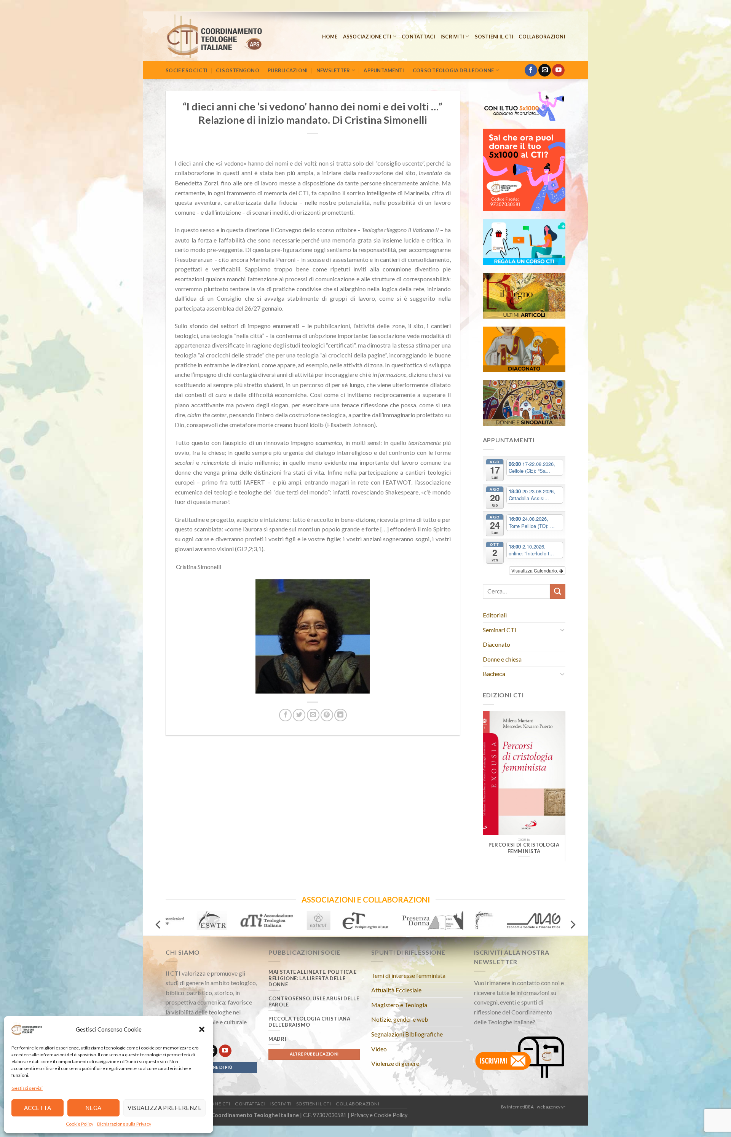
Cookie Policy (79, 1124)
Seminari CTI (500, 629)
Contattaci (418, 36)
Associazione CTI (367, 36)
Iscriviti (452, 36)
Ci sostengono (237, 70)
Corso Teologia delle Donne (453, 70)
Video (379, 1048)
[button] (202, 1029)
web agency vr (551, 1106)
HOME (330, 36)
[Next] (554, 782)
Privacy (360, 1115)
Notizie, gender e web (399, 1019)
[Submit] (557, 591)
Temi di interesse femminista (408, 975)
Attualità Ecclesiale (396, 989)
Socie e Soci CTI (186, 70)
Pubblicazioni (288, 70)
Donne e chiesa (502, 659)
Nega (93, 1107)
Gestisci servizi (27, 1088)
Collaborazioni (542, 36)
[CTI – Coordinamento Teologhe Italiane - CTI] (225, 36)
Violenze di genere (395, 1063)
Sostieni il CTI (494, 36)
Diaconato (496, 644)
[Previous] (494, 782)
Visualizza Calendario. (535, 570)
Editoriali (495, 615)
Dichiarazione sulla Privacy (124, 1124)
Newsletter (333, 70)
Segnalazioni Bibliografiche (407, 1034)
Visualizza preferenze (164, 1107)
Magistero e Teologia (399, 1004)
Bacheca (494, 673)
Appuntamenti (384, 70)
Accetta (37, 1107)
